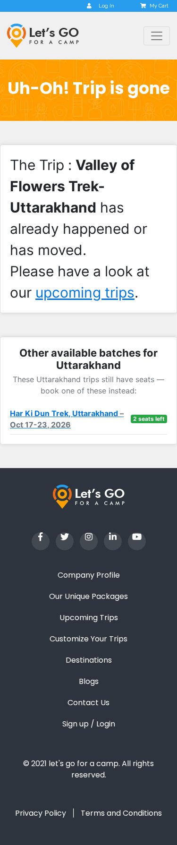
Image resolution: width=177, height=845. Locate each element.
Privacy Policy (40, 813)
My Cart (159, 6)
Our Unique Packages (88, 596)
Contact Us (88, 702)
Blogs (89, 681)
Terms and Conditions (121, 813)
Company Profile (89, 575)
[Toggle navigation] (156, 35)
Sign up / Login (88, 723)
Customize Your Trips (88, 638)
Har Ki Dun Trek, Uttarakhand (67, 419)
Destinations (89, 660)
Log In (106, 6)
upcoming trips (85, 292)
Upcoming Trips (88, 617)
